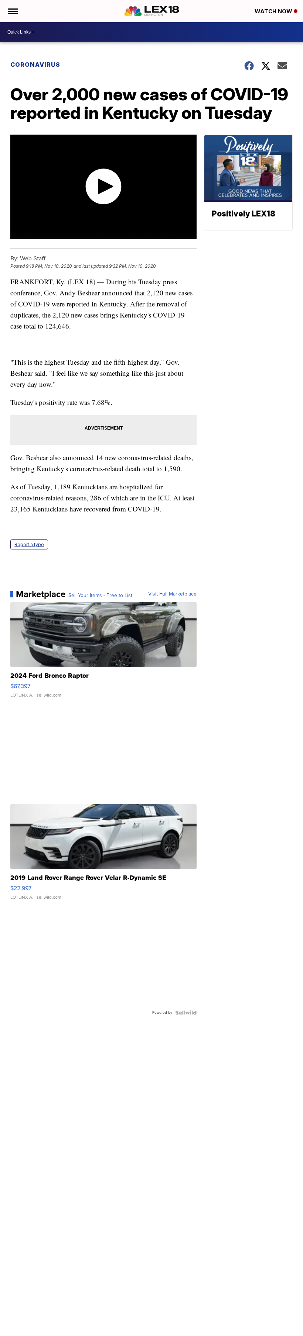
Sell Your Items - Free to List (100, 595)
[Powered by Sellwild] (186, 1012)
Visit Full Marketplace (172, 594)
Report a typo (29, 544)
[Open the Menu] (12, 11)
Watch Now (274, 11)
